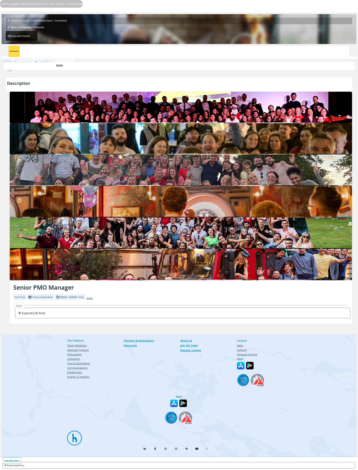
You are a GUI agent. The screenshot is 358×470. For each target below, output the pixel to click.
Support (242, 350)
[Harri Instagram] (165, 449)
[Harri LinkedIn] (145, 449)
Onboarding (74, 354)
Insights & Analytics (78, 376)
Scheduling (73, 359)
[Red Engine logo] (181, 107)
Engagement (74, 372)
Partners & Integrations (139, 340)
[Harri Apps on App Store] (240, 365)
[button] (13, 185)
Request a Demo (190, 350)
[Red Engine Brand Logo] (179, 52)
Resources (130, 345)
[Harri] (72, 436)
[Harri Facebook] (155, 449)
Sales (240, 345)
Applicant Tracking (78, 350)
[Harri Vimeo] (186, 449)
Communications (77, 368)
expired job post (15, 465)
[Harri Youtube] (197, 449)
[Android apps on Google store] (250, 365)
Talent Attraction (77, 345)
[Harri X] (207, 448)
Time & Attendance (78, 363)
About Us (186, 340)
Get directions (12, 460)
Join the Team (189, 345)
